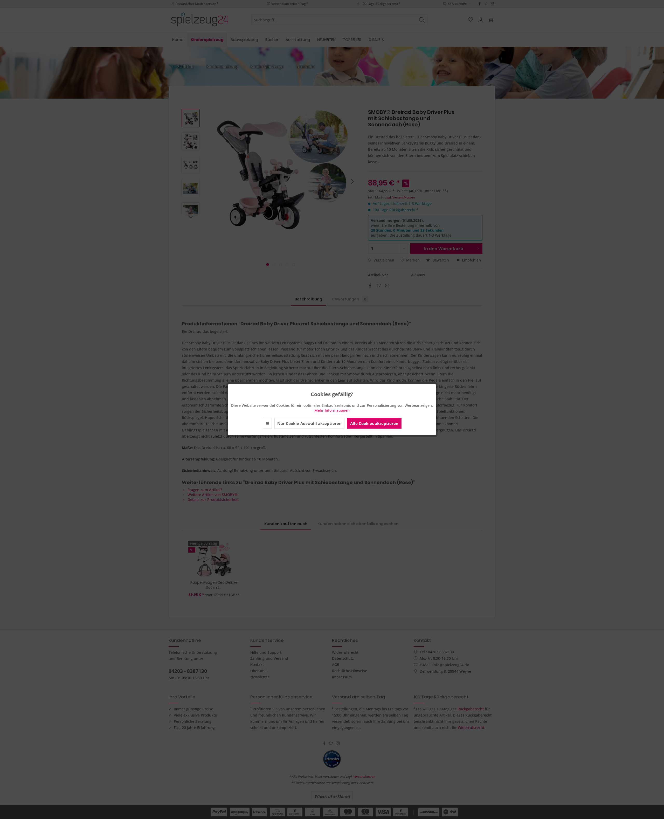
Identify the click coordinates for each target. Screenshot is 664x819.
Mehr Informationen (332, 410)
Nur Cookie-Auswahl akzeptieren (309, 423)
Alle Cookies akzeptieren (374, 423)
